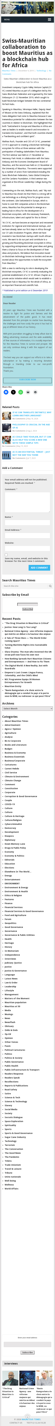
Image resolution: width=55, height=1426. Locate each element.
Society (8, 1113)
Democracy (10, 828)
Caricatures (10, 764)
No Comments (18, 419)
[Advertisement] (28, 26)
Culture (8, 808)
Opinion (9, 1038)
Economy (9, 852)
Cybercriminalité (13, 824)
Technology (41, 71)
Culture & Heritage (14, 816)
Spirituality (10, 1125)
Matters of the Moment (17, 998)
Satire (8, 1093)
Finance (8, 903)
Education (10, 864)
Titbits (8, 1161)
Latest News (11, 978)
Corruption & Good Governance (21, 796)
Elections (9, 868)
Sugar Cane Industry (15, 1137)
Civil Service (11, 772)
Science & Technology (16, 1101)
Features (9, 899)
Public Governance (14, 1062)
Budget (8, 749)
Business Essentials (14, 757)
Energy (8, 875)
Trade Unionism (13, 1165)
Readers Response (14, 1074)
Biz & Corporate (13, 741)
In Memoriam (12, 951)
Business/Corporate (15, 761)
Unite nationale (13, 1177)
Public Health (11, 1066)
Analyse (9, 737)
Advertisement (12, 725)
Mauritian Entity (13, 686)
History (8, 947)
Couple (8, 800)
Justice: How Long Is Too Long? (21, 627)
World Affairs (11, 1189)
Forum (8, 919)
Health (8, 939)
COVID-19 (10, 804)
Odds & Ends (11, 1030)
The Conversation (14, 1149)
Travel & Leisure (13, 1169)
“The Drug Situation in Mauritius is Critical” (27, 623)
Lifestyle (9, 990)
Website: (9, 543)
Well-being (10, 1181)
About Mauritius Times (16, 721)
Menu (7, 19)
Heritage (9, 943)
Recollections (11, 1082)
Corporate (10, 792)
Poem (8, 1046)
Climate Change (13, 780)
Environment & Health (16, 891)
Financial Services (14, 907)
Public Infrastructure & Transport (22, 1070)
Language (10, 975)
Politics (8, 1054)
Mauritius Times (9, 71)
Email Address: (13, 530)
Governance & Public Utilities (20, 935)
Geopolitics (10, 923)
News (7, 1018)
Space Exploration (14, 1121)
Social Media (11, 1109)
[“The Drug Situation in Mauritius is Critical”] (10, 1378)
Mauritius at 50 (12, 1006)
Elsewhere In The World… (18, 871)
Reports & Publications (16, 1085)
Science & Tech (12, 1097)
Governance (11, 931)
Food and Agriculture (15, 915)
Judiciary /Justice (13, 963)
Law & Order (11, 982)
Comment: (11, 489)
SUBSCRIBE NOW (27, 379)
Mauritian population (15, 1002)
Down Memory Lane (15, 844)
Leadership (10, 986)
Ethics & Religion (13, 895)
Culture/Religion (13, 820)
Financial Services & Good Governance (24, 911)
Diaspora (9, 836)
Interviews (10, 959)
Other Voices (11, 1042)
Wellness (9, 1185)
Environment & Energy (16, 887)
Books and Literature (16, 745)
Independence (12, 955)
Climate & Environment (17, 776)
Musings (9, 1014)
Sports (8, 1129)
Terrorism (10, 1145)
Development (12, 832)
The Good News (13, 1153)
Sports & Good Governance (19, 1133)
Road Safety (11, 1089)
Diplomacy (10, 840)
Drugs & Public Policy (15, 848)
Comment (10, 784)
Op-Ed (8, 1034)
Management (11, 994)
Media (8, 1010)
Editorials (9, 860)
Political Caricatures (15, 1050)
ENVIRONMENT (12, 883)
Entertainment (12, 879)
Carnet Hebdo (12, 768)
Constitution (11, 788)
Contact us (16, 1423)
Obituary (9, 1026)
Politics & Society (13, 1058)
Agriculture (10, 733)
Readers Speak (12, 1078)
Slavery (8, 1105)
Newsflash (10, 1022)
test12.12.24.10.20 (36, 1423)
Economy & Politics (14, 856)
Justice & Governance (16, 971)
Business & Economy (15, 753)
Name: (9, 517)
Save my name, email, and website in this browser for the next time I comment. (26, 559)
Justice (8, 967)
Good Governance (14, 927)
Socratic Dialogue (14, 1117)
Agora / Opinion (13, 729)
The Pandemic (12, 1157)
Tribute (8, 1173)
